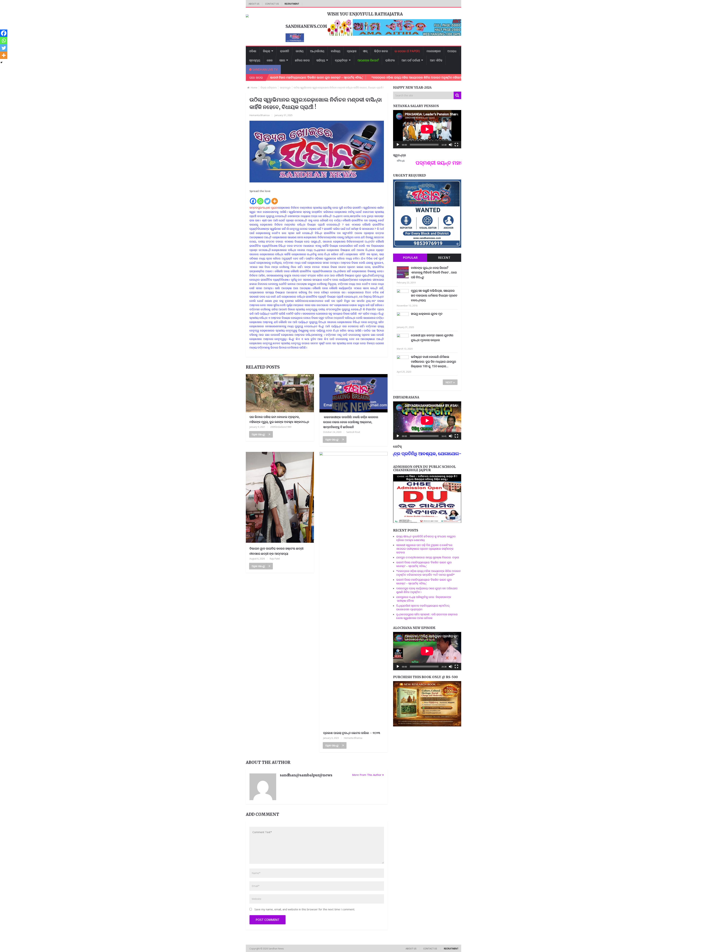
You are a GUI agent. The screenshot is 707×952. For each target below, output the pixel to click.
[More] (274, 199)
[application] (427, 129)
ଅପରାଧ (451, 51)
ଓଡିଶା (252, 51)
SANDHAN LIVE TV (265, 69)
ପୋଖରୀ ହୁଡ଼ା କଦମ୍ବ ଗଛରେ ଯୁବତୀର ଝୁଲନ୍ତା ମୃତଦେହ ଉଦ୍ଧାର (432, 337)
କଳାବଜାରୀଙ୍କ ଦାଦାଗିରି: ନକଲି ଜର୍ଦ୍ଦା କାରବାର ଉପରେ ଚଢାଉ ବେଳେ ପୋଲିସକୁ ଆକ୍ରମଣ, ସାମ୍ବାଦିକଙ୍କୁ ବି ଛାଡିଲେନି (350, 422)
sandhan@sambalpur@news (306, 775)
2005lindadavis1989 (280, 426)
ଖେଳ (270, 60)
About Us (254, 3)
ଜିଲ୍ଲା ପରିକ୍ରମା (269, 87)
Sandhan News (276, 948)
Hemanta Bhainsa (259, 115)
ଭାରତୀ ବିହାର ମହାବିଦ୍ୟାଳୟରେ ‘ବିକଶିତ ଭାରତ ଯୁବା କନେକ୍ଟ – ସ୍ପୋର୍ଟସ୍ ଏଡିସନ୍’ (424, 564)
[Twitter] (267, 199)
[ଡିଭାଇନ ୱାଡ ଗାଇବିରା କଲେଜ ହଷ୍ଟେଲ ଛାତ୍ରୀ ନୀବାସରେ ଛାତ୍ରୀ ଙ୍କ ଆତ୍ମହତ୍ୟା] (280, 498)
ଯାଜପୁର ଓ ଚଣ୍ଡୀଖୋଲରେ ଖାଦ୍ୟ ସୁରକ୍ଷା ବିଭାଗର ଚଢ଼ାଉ (427, 557)
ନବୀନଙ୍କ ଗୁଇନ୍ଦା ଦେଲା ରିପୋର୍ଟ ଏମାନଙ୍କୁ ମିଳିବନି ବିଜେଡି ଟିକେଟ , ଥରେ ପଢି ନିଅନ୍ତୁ (434, 272)
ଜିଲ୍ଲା (266, 51)
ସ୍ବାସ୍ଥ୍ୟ (254, 60)
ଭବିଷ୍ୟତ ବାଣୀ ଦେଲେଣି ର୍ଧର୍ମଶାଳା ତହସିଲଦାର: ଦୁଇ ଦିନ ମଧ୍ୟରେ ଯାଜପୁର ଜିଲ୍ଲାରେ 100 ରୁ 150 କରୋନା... (433, 361)
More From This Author (366, 775)
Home (254, 87)
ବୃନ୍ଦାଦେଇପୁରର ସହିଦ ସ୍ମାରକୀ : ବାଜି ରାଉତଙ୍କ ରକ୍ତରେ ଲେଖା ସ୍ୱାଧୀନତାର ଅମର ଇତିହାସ (427, 616)
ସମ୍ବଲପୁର (285, 87)
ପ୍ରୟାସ (351, 51)
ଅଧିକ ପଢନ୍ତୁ (258, 434)
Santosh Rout (353, 432)
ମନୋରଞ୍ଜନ (434, 51)
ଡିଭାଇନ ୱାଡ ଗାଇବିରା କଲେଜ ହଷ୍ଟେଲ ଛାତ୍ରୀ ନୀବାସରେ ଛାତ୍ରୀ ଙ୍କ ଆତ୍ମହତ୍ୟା (276, 551)
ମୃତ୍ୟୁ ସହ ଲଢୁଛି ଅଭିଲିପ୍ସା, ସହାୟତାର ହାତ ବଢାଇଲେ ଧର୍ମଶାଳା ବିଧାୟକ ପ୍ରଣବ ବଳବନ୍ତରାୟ (434, 295)
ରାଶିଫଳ (390, 60)
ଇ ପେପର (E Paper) (407, 51)
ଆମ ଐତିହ (436, 60)
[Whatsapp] (260, 199)
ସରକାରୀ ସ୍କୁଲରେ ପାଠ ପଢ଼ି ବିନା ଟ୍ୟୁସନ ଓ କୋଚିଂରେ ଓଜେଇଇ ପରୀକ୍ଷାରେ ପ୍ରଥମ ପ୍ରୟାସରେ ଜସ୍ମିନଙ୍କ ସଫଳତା (424, 548)
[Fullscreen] (456, 145)
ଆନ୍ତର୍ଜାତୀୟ (317, 51)
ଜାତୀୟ (299, 51)
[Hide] (1, 62)
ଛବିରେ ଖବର (302, 60)
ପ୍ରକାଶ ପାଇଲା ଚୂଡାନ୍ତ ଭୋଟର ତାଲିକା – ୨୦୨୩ (351, 733)
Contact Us (272, 3)
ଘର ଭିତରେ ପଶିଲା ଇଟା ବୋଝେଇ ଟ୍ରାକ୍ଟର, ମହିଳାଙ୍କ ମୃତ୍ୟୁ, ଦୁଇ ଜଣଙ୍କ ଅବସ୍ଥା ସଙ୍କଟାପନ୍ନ (279, 419)
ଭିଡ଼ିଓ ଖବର (381, 51)
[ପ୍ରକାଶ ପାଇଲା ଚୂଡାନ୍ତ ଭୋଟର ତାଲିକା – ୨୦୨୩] (353, 590)
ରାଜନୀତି (284, 51)
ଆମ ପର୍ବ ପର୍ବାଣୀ (411, 60)
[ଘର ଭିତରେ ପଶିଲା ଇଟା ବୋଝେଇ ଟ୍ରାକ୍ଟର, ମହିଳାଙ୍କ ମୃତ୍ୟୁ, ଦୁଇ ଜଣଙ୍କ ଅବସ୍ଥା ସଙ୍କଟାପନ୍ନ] (280, 393)
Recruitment (292, 3)
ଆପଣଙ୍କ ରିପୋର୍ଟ (368, 60)
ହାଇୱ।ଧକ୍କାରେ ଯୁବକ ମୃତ (426, 314)
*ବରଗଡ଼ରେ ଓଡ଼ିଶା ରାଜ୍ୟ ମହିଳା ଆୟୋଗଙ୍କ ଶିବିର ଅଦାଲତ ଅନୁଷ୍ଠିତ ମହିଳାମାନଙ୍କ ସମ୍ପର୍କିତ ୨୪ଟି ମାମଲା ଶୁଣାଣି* (380, 77)
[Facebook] (253, 199)
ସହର (282, 60)
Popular (410, 257)
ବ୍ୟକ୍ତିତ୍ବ (341, 60)
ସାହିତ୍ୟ (320, 60)
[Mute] (450, 145)
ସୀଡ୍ (365, 51)
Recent (444, 257)
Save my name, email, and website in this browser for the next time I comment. (304, 909)
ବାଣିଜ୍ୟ (335, 51)
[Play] (398, 145)
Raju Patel (275, 558)
